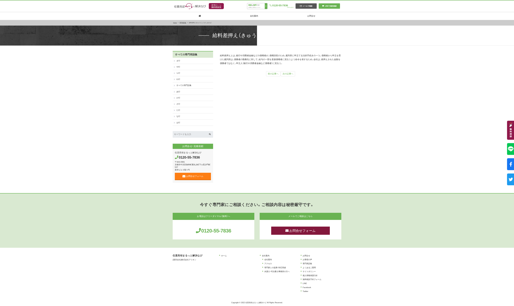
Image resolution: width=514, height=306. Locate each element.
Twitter (305, 291)
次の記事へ (288, 74)
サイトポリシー (309, 271)
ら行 (178, 73)
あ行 (178, 92)
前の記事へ (273, 74)
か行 (178, 98)
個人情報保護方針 (310, 275)
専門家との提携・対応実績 (275, 267)
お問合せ (306, 256)
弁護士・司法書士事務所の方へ (277, 271)
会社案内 (265, 256)
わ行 (178, 79)
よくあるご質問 (309, 267)
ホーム (224, 256)
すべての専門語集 (183, 85)
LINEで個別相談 (331, 6)
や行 (178, 67)
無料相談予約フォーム (312, 279)
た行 (178, 110)
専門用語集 (307, 263)
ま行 (178, 61)
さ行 (178, 104)
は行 (178, 122)
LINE (305, 283)
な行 (178, 116)
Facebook (307, 287)
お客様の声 (307, 259)
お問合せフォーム (194, 176)
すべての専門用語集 (186, 54)
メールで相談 (307, 6)
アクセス (268, 263)
